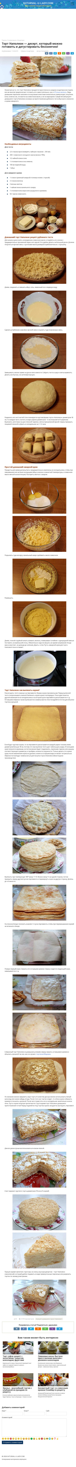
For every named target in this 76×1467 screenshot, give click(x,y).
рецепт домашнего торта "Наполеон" (49, 1319)
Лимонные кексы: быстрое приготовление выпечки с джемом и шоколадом (50, 1358)
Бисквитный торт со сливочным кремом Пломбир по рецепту (53, 1389)
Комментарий (7, 1417)
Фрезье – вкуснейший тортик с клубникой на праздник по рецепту (17, 1390)
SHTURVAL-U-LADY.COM (38, 3)
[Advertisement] (38, 25)
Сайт (47, 1411)
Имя (4, 1411)
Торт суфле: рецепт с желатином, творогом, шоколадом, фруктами (13, 1358)
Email (26, 1411)
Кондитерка (30, 51)
